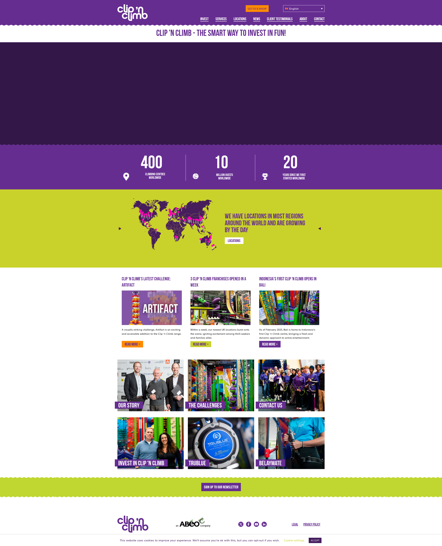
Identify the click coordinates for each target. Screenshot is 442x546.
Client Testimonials (280, 19)
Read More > (270, 345)
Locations (240, 19)
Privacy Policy (311, 524)
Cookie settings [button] (294, 540)
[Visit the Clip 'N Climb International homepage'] (134, 11)
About (303, 19)
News (256, 19)
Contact (319, 19)
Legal (295, 524)
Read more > (132, 345)
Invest (204, 19)
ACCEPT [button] (315, 540)
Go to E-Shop (257, 8)
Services (221, 19)
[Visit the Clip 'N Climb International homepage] (135, 531)
